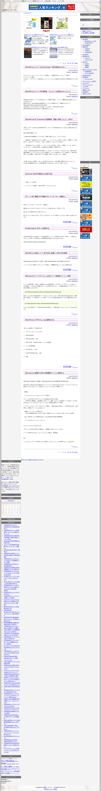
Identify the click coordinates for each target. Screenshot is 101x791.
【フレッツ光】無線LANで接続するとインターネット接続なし (45, 196)
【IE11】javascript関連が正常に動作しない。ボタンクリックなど (12, 700)
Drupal (17, 771)
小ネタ (11, 771)
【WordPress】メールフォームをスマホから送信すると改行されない (11, 652)
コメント (75, 85)
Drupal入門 (88, 43)
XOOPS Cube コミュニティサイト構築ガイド (62, 34)
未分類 (76, 179)
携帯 (10, 767)
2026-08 (11, 500)
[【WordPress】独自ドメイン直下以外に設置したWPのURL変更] (67, 270)
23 (68, 63)
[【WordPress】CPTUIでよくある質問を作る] (67, 367)
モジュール (88, 79)
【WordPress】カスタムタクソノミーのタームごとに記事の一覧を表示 (11, 572)
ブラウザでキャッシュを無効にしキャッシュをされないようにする (11, 750)
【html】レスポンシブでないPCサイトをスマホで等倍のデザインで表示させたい (12, 679)
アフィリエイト (15, 773)
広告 (9, 769)
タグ (14, 767)
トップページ (27, 13)
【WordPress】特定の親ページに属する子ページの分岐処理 (11, 716)
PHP (3, 763)
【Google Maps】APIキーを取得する (36, 228)
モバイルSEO (88, 73)
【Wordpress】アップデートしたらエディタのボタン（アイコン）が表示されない (11, 695)
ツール (84, 86)
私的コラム (86, 93)
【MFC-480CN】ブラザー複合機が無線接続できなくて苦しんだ (12, 722)
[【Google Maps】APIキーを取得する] (67, 247)
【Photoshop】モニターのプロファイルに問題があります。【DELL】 (11, 642)
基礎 (86, 65)
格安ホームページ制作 (50, 789)
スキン (87, 58)
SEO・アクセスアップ (89, 69)
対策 (17, 767)
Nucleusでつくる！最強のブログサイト (34, 34)
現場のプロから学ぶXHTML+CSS (58, 47)
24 (70, 63)
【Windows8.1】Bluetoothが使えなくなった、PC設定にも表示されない (12, 619)
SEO (3, 761)
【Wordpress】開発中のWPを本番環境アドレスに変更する (44, 373)
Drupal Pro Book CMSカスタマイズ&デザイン (36, 47)
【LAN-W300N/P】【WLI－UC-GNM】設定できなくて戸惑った (11, 727)
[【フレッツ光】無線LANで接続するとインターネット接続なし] (67, 222)
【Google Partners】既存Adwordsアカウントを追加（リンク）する (11, 658)
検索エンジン (12, 758)
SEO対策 (87, 71)
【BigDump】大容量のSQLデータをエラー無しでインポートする (11, 667)
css (5, 766)
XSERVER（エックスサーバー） (11, 485)
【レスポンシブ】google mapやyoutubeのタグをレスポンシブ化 (12, 647)
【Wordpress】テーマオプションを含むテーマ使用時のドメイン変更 (47, 276)
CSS (86, 48)
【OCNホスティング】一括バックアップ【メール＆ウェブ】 (11, 578)
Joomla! (9, 764)
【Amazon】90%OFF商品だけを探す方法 (38, 174)
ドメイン (85, 88)
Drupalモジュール (90, 41)
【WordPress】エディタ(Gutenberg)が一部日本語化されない (45, 67)
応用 (86, 67)
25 (72, 63)
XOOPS (85, 77)
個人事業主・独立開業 (88, 33)
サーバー (85, 83)
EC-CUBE (6, 773)
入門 (86, 64)
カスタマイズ (4, 758)
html (16, 761)
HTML (84, 47)
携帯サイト (86, 90)
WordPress (75, 72)
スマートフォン (87, 85)
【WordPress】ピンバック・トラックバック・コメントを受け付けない (11, 732)
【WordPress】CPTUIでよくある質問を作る (39, 320)
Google (4, 769)
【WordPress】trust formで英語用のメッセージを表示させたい (11, 745)
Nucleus (10, 761)
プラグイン (15, 769)
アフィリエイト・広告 (88, 81)
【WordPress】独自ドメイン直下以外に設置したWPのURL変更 (45, 253)
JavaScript (88, 52)
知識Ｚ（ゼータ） (87, 31)
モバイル (5, 771)
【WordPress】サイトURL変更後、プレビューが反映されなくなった (47, 91)
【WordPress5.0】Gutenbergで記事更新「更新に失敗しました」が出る (48, 119)
